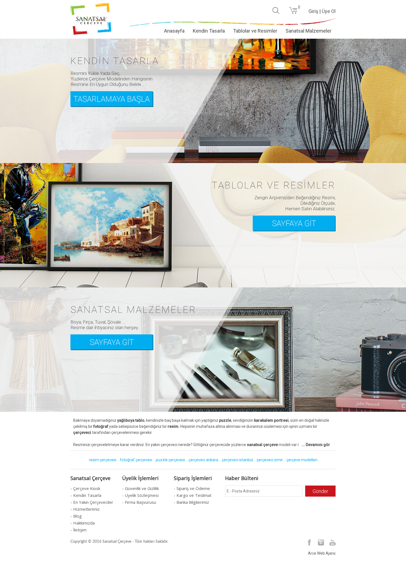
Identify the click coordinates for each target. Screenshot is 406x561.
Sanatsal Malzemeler (308, 31)
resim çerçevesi (102, 460)
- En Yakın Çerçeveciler (91, 502)
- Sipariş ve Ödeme (192, 488)
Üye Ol (329, 11)
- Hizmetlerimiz (85, 509)
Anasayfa (174, 31)
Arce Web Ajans (322, 553)
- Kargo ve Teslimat (193, 495)
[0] (293, 13)
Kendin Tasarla (209, 31)
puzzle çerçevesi (170, 460)
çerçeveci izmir (270, 460)
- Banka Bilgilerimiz (191, 502)
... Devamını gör (316, 444)
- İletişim (78, 530)
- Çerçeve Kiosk (85, 488)
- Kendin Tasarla (85, 495)
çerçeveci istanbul (237, 460)
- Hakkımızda (82, 523)
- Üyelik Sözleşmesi (140, 495)
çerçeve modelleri (301, 460)
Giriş (313, 11)
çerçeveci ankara (203, 460)
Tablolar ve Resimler (255, 31)
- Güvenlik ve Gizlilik (140, 488)
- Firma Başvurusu (139, 502)
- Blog (76, 516)
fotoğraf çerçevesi (136, 460)
